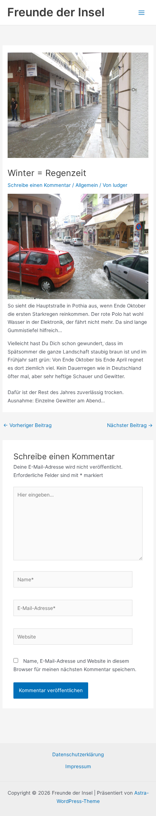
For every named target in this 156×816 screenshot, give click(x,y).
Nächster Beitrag (130, 425)
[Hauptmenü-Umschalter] (141, 12)
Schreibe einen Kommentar (39, 185)
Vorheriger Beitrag (27, 425)
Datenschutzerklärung (78, 754)
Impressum (78, 766)
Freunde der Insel (55, 12)
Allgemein (86, 185)
